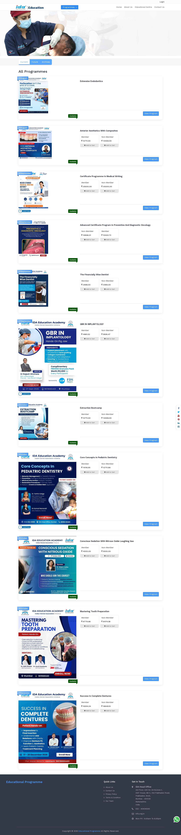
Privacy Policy (111, 794)
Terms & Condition (113, 797)
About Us (128, 7)
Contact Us (159, 7)
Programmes (69, 7)
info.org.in (140, 814)
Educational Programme (24, 782)
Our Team (110, 801)
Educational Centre (143, 7)
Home (119, 7)
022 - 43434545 (143, 809)
